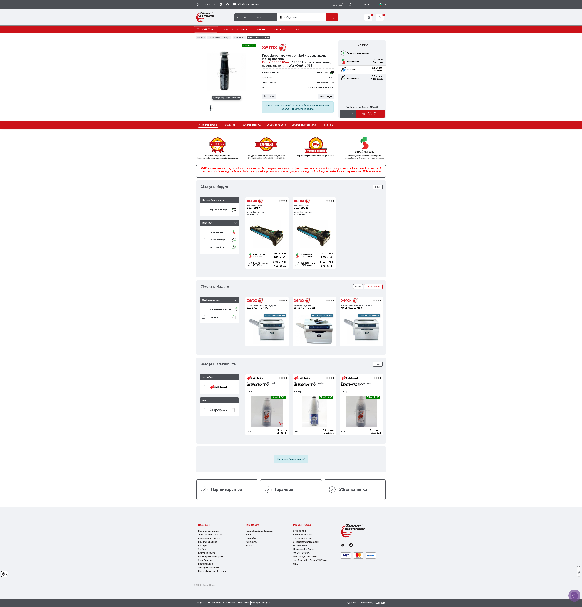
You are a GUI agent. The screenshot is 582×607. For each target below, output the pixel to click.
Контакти (251, 542)
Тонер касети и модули (219, 38)
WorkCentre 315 (257, 308)
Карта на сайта (206, 553)
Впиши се (271, 105)
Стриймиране (205, 560)
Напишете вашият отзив (291, 459)
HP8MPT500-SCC (258, 385)
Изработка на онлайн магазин (361, 603)
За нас (249, 545)
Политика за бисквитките (212, 571)
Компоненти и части (209, 538)
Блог (248, 534)
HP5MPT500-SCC (352, 385)
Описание (230, 125)
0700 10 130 (299, 531)
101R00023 (301, 207)
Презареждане (205, 564)
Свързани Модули (251, 125)
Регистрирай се (285, 105)
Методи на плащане (208, 567)
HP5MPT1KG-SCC (305, 385)
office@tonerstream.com (306, 542)
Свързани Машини (276, 125)
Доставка (251, 538)
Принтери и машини (208, 531)
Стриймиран (259, 254)
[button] (219, 200)
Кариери (202, 545)
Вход (344, 3)
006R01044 (239, 38)
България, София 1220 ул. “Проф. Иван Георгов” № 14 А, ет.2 (310, 560)
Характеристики (208, 125)
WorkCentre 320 (351, 308)
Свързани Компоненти (304, 125)
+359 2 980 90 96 (302, 538)
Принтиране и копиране (210, 556)
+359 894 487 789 (302, 534)
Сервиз (202, 549)
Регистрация (339, 5)
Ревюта (328, 125)
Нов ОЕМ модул (260, 263)
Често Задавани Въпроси (259, 531)
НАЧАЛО (201, 38)
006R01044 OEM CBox (258, 38)
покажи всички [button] (373, 287)
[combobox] (301, 17)
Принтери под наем (208, 542)
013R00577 (254, 207)
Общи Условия (203, 603)
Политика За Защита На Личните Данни (230, 603)
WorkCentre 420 (304, 308)
